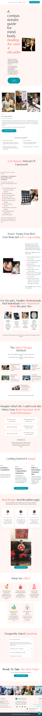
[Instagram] (19, 706)
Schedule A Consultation (9, 130)
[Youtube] (25, 706)
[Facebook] (17, 706)
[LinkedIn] (22, 706)
